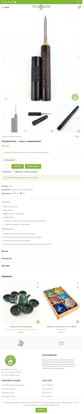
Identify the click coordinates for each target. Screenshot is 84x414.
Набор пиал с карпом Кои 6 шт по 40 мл (61, 327)
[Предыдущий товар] (74, 136)
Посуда (13, 189)
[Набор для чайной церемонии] (21, 302)
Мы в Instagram (47, 385)
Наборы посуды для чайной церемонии (24, 329)
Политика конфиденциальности (13, 385)
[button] (4, 58)
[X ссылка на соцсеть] (15, 193)
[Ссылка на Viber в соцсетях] (23, 193)
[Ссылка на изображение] (10, 360)
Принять (41, 410)
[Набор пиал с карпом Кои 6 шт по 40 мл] (61, 302)
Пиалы (64, 329)
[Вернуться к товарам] (76, 136)
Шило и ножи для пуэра (24, 189)
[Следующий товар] (79, 136)
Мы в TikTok (46, 393)
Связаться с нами (8, 393)
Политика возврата (8, 389)
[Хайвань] (61, 343)
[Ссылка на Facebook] (3, 2)
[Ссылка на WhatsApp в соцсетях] (8, 2)
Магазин (19, 136)
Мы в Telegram (47, 396)
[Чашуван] (21, 343)
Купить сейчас (33, 166)
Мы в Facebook (47, 389)
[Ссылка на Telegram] (14, 2)
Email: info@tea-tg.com (12, 375)
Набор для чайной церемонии (21, 327)
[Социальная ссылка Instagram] (5, 2)
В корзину (18, 166)
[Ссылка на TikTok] (11, 2)
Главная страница (8, 136)
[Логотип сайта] (41, 7)
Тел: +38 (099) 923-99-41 (13, 372)
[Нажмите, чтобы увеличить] (5, 98)
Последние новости (9, 396)
